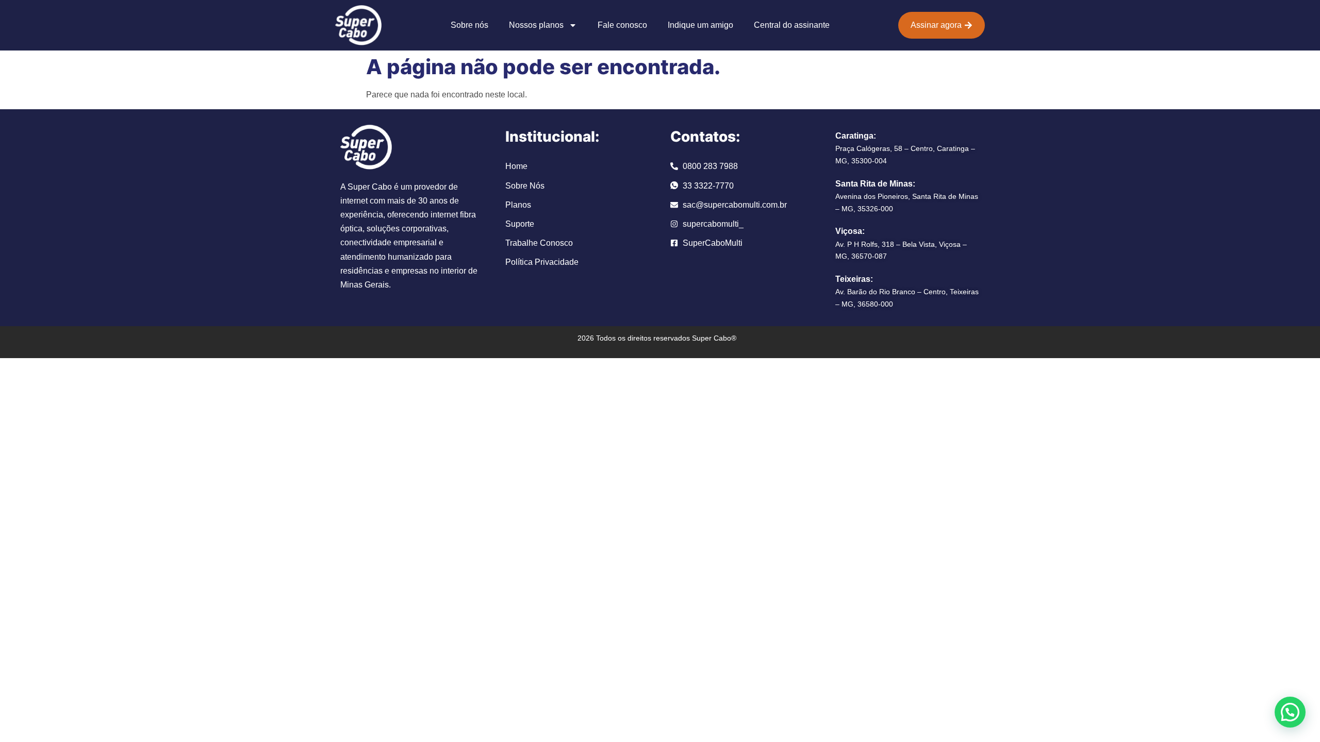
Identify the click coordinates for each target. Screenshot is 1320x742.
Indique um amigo (700, 25)
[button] (1290, 712)
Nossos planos (536, 25)
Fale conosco (622, 25)
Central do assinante (792, 25)
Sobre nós (469, 25)
